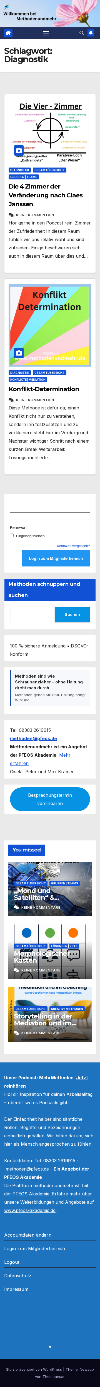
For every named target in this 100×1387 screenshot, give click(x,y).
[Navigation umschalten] (46, 33)
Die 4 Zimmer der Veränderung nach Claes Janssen (45, 195)
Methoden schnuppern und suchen (44, 589)
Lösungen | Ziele (64, 946)
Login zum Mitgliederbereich (34, 1248)
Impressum (16, 1289)
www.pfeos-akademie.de (30, 1210)
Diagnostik (19, 170)
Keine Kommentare (35, 215)
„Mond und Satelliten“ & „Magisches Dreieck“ (47, 897)
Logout (11, 1262)
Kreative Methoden (67, 1008)
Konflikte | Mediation (28, 379)
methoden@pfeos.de (27, 1169)
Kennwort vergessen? (73, 545)
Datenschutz (17, 1275)
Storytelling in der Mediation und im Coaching (43, 1023)
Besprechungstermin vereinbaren (50, 799)
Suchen (72, 614)
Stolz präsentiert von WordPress (34, 1369)
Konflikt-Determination (44, 389)
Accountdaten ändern (27, 1235)
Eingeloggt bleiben (30, 535)
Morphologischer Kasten (42, 956)
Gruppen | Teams (23, 177)
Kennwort (18, 527)
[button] (81, 33)
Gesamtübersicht (49, 170)
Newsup (87, 1369)
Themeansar (53, 1376)
